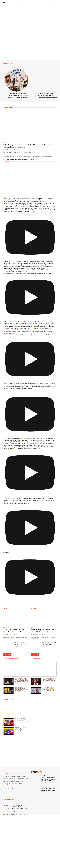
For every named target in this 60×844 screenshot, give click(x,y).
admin (6, 149)
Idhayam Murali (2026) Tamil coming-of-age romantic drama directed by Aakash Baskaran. (24, 41)
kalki (3, 45)
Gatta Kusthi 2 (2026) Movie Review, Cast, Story (20, 643)
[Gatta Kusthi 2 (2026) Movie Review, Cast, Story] (7, 645)
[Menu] (4, 2)
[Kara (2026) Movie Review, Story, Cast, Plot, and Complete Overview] (16, 618)
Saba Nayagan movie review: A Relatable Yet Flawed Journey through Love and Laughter (27, 146)
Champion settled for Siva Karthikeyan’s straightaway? (21, 159)
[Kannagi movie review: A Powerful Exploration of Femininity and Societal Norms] (35, 645)
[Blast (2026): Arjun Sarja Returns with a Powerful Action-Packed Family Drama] (46, 80)
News (4, 142)
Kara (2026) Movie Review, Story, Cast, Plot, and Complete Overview (15, 631)
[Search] (56, 2)
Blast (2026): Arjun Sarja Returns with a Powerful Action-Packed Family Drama (47, 95)
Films (4, 37)
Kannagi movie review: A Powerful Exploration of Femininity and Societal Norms (28, 156)
